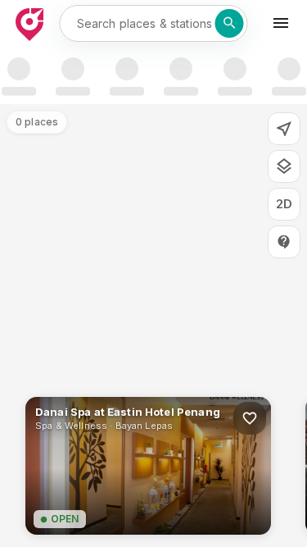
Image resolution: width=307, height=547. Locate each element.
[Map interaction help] (284, 242)
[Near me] (284, 128)
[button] (148, 466)
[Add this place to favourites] (249, 418)
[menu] (280, 23)
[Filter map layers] (284, 166)
